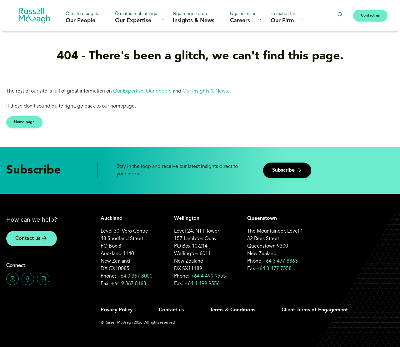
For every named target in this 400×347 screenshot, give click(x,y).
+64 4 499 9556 (202, 283)
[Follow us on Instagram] (43, 279)
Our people (159, 91)
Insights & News (193, 17)
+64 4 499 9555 (208, 276)
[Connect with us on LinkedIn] (12, 279)
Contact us (370, 16)
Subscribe (283, 170)
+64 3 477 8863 (280, 261)
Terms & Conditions (232, 310)
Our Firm (283, 17)
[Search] (340, 15)
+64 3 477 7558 (274, 268)
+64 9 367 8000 (134, 276)
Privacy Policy (116, 310)
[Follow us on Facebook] (28, 279)
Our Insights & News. (206, 91)
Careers (242, 17)
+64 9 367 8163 (128, 283)
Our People (82, 17)
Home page (24, 122)
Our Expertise (136, 17)
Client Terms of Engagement (315, 310)
